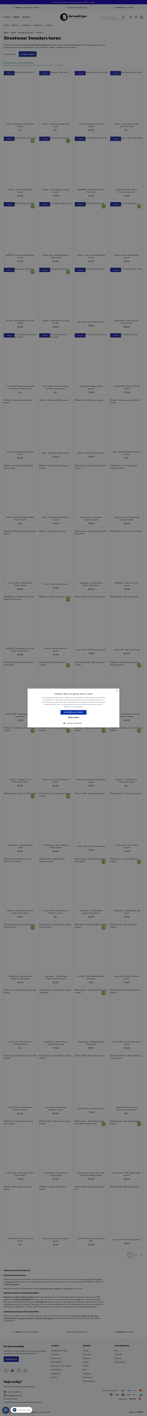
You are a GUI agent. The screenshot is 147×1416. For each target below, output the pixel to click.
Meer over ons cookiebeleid (73, 707)
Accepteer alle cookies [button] (73, 712)
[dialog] (73, 708)
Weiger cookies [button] (73, 717)
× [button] (117, 691)
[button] (73, 723)
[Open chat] (5, 1410)
